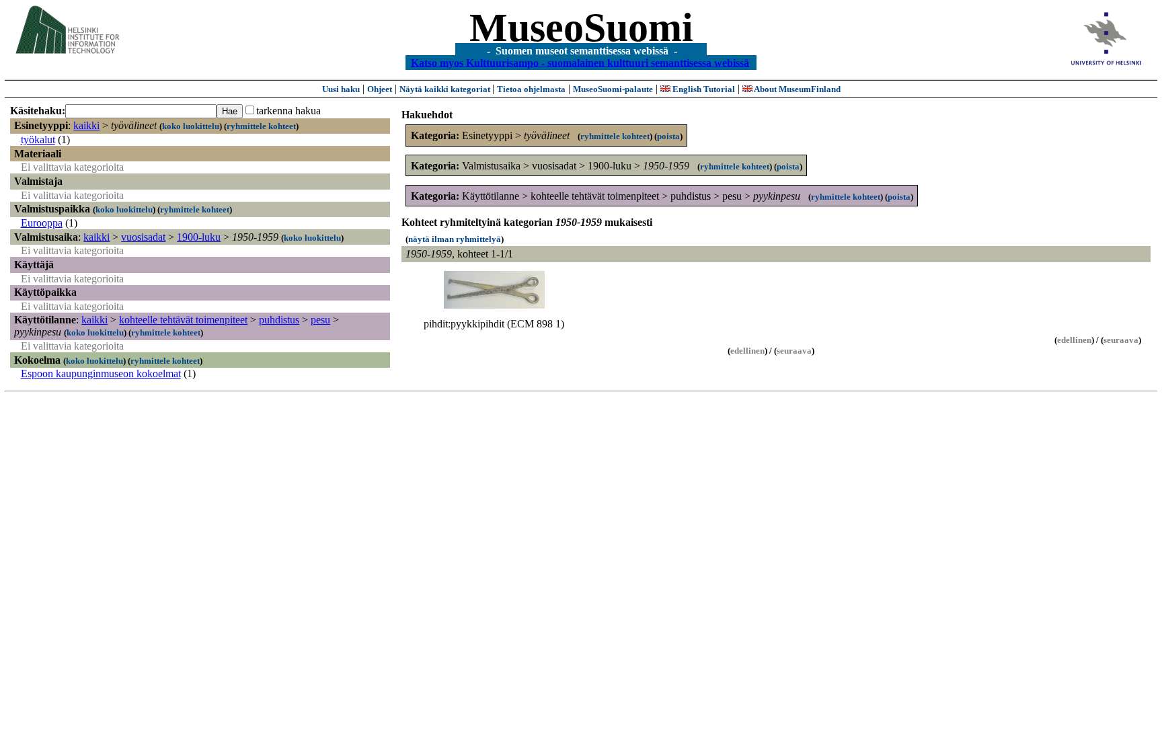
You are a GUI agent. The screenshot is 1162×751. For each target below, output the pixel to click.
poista (668, 136)
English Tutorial (702, 89)
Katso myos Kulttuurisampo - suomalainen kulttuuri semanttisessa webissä (580, 62)
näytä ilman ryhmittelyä (454, 239)
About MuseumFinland (796, 89)
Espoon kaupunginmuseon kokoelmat (101, 373)
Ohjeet (379, 89)
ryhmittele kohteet (261, 126)
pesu (320, 319)
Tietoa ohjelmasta (531, 89)
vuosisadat (143, 237)
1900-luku (199, 237)
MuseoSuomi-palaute (613, 89)
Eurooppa (42, 223)
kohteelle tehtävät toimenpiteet (183, 319)
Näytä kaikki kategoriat (445, 89)
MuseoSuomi (581, 27)
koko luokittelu (190, 126)
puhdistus (279, 319)
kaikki (86, 125)
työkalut (38, 139)
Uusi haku (341, 89)
